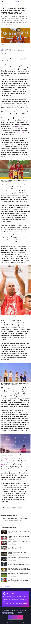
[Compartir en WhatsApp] (5, 53)
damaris (8, 507)
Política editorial (18, 603)
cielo (3, 507)
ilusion (19, 507)
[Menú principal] (2, 1)
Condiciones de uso (20, 610)
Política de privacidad (7, 612)
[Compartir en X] (8, 53)
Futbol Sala (7, 586)
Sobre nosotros (10, 603)
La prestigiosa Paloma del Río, (9, 458)
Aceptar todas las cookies (15, 617)
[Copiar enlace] (2, 53)
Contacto (5, 605)
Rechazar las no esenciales (15, 621)
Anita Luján (20, 132)
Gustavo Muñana (9, 49)
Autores (25, 603)
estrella (14, 507)
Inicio (2, 586)
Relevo (19, 126)
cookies (20, 612)
